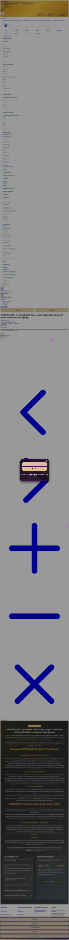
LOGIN (34, 464)
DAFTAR (34, 468)
